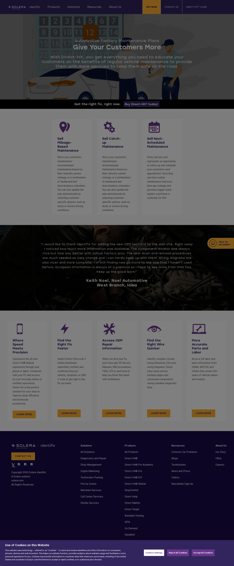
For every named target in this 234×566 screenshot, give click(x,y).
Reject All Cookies (178, 553)
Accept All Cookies (203, 553)
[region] (117, 553)
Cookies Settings (154, 553)
